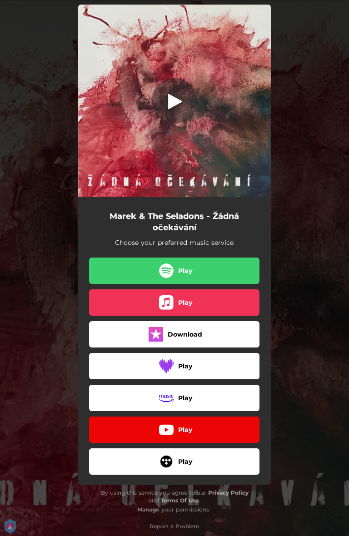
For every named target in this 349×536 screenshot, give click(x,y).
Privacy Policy (228, 492)
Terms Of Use (180, 500)
